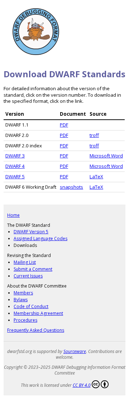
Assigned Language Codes (40, 238)
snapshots (71, 187)
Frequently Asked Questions (35, 330)
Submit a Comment (33, 269)
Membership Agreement (38, 313)
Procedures (25, 320)
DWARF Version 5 (31, 232)
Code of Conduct (31, 306)
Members (23, 293)
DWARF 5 (15, 176)
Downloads (25, 245)
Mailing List (25, 262)
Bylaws (21, 300)
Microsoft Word (106, 155)
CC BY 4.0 (82, 385)
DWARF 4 (15, 166)
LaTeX (96, 176)
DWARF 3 (15, 155)
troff (94, 135)
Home (13, 215)
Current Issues (28, 276)
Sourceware (74, 351)
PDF (64, 124)
